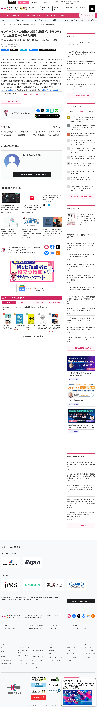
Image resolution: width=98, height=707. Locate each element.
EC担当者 (34, 2)
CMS (66, 20)
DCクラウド (70, 1)
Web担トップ (4, 24)
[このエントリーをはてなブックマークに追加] (47, 110)
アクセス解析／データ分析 (39, 20)
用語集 (88, 657)
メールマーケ (5, 667)
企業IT (56, 1)
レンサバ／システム (38, 660)
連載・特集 (56, 8)
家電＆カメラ (39, 303)
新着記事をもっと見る (82, 95)
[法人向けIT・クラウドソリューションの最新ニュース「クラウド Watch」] (38, 686)
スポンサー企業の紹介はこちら (81, 601)
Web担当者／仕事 (38, 656)
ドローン (62, 3)
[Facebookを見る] (74, 616)
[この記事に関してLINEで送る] (56, 110)
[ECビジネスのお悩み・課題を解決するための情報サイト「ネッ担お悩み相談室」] (38, 698)
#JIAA (25, 94)
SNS (28, 20)
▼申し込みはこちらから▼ (71, 689)
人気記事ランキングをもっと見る (82, 197)
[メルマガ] (46, 247)
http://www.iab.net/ (50, 90)
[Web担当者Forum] (10, 617)
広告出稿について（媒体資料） (36, 625)
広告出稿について (80, 8)
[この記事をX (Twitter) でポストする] (42, 110)
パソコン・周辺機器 (54, 303)
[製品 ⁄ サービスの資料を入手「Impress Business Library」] (38, 692)
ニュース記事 (89, 650)
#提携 (57, 94)
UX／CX (20, 660)
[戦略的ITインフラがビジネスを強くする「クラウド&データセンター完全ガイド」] (38, 680)
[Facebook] (52, 247)
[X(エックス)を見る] (78, 616)
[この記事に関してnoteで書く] (52, 111)
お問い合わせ (54, 625)
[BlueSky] (46, 253)
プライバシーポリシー (11, 628)
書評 (68, 650)
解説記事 (88, 647)
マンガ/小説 (70, 654)
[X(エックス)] (58, 247)
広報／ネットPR (6, 664)
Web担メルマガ (45, 8)
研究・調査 (76, 1)
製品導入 (46, 2)
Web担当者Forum (10, 8)
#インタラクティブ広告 (34, 94)
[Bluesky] (83, 616)
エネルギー (57, 3)
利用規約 (76, 625)
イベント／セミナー (72, 657)
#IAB (20, 94)
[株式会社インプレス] (14, 689)
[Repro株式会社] (32, 562)
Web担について (68, 8)
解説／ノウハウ (54, 647)
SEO (3, 20)
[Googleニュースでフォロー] (88, 616)
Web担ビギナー (32, 8)
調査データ (53, 650)
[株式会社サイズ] (54, 585)
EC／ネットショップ (22, 664)
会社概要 (53, 628)
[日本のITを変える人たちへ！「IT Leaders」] (55, 686)
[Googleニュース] (52, 253)
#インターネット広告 (48, 94)
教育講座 (67, 3)
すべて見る (83, 526)
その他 (35, 667)
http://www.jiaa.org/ (9, 90)
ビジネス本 (24, 303)
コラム (51, 654)
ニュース (12, 24)
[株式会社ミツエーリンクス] (10, 562)
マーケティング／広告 (13, 20)
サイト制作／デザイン (56, 20)
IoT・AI (65, 1)
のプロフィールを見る (32, 174)
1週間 (81, 112)
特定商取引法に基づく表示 (36, 628)
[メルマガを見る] (69, 616)
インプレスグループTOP (80, 628)
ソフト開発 (60, 1)
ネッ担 (22, 252)
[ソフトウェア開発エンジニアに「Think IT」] (55, 680)
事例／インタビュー (72, 647)
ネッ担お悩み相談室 (30, 252)
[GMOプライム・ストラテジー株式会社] (76, 585)
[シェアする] (38, 110)
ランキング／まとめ (55, 660)
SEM (19, 667)
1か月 (91, 112)
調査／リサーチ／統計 (77, 20)
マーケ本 (9, 303)
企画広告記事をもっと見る (83, 348)
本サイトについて (10, 625)
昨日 (71, 112)
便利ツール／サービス (56, 657)
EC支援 (71, 3)
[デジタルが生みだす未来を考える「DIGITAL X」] (55, 692)
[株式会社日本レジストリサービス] (10, 585)
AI (23, 20)
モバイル (35, 664)
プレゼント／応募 (90, 654)
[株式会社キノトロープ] (32, 585)
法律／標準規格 (6, 660)
